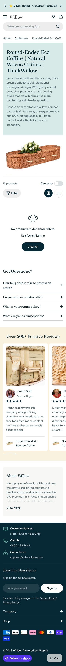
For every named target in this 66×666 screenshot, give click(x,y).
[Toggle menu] (5, 17)
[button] (5, 6)
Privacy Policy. (11, 602)
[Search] (58, 26)
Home (6, 38)
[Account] (53, 17)
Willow (17, 650)
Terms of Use (47, 598)
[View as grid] (48, 193)
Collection (21, 38)
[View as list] (58, 193)
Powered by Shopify (35, 650)
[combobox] (33, 26)
